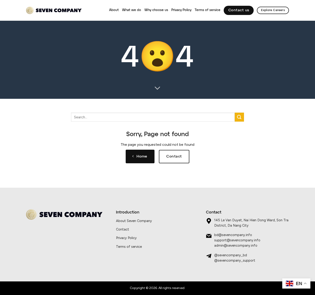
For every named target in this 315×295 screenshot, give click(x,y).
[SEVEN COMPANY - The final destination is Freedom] (54, 10)
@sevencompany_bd (230, 255)
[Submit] (239, 117)
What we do (131, 10)
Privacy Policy (181, 10)
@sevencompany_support (234, 260)
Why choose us (156, 10)
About (114, 10)
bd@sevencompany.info (233, 235)
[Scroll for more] (157, 88)
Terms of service (207, 10)
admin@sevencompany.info (235, 245)
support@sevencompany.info (237, 240)
